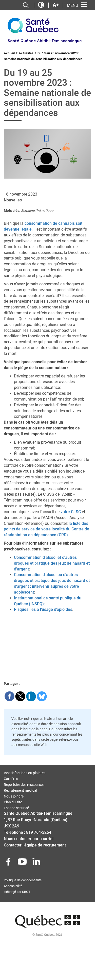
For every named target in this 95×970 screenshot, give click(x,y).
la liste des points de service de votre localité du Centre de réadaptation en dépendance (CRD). (46, 529)
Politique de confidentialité (23, 880)
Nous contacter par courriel (28, 838)
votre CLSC (71, 511)
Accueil (9, 53)
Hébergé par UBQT (17, 892)
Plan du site (13, 802)
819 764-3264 (38, 832)
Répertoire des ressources (24, 785)
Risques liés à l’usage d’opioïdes (43, 609)
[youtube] (23, 863)
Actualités (26, 53)
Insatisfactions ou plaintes (24, 773)
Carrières (11, 779)
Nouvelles (13, 200)
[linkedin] (37, 863)
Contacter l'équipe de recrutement (35, 845)
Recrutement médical (20, 790)
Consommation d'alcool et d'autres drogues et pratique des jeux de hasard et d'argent (52, 563)
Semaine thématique (37, 211)
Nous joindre (14, 796)
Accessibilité (13, 886)
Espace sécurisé (16, 808)
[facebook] (9, 863)
